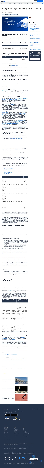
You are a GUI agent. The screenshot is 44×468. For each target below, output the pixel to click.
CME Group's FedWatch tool (21, 120)
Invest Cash (5, 431)
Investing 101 (24, 431)
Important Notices (16, 437)
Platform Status (16, 438)
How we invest (6, 428)
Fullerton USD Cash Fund (7, 173)
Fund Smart (12, 136)
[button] (8, 1)
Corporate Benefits (6, 438)
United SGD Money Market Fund (8, 169)
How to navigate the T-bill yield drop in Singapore (10, 354)
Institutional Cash (6, 437)
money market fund (5, 72)
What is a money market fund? (34, 33)
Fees (14, 428)
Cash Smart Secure (20, 341)
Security (15, 436)
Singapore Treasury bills (5, 90)
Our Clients (15, 432)
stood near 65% (17, 121)
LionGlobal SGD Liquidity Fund (8, 172)
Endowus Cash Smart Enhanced (14, 65)
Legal (23, 437)
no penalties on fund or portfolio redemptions (16, 138)
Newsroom (15, 434)
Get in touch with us (25, 435)
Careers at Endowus (16, 435)
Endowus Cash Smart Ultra (14, 66)
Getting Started (16, 429)
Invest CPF (5, 429)
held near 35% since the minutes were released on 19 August (10, 123)
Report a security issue (25, 436)
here (4, 160)
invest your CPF (11, 290)
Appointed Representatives (26, 434)
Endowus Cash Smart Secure (14, 63)
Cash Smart (16, 137)
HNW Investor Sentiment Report (26, 433)
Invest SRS (5, 430)
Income (5, 433)
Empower (24, 429)
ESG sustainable (6, 432)
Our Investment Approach (17, 430)
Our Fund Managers (16, 433)
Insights (2, 3)
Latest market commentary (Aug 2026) (35, 38)
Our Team (15, 431)
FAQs (23, 430)
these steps (13, 339)
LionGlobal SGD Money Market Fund (8, 168)
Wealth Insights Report (25, 432)
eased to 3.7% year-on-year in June (9, 104)
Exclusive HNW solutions (7, 436)
